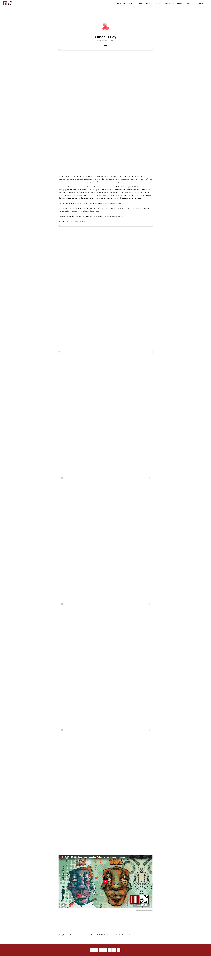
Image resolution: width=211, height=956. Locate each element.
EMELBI (99, 935)
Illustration (115, 935)
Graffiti (104, 935)
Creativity (77, 935)
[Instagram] (101, 950)
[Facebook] (105, 950)
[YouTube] (92, 950)
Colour (72, 935)
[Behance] (110, 950)
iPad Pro (121, 935)
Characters (66, 935)
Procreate (128, 935)
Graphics (109, 935)
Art (61, 935)
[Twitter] (96, 950)
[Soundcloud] (118, 950)
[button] (206, 3)
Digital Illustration (86, 935)
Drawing (93, 935)
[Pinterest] (114, 950)
